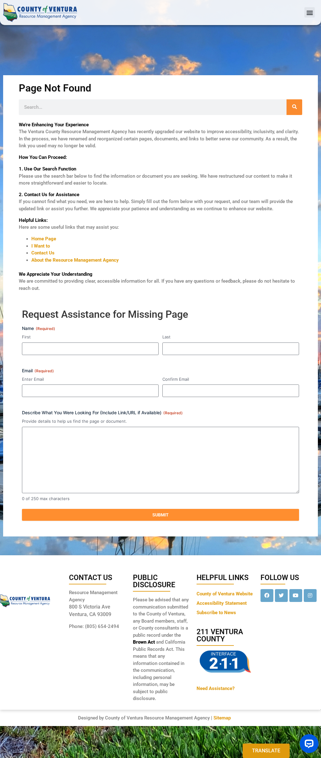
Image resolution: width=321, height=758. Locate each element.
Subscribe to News (216, 612)
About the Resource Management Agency (75, 260)
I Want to (40, 246)
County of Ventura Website (225, 594)
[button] (309, 12)
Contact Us (43, 253)
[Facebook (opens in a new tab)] (266, 595)
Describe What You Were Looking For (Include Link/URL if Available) (102, 412)
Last (166, 336)
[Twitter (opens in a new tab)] (281, 595)
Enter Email (33, 379)
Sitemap (222, 718)
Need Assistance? (215, 688)
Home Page (43, 239)
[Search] (294, 107)
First (26, 336)
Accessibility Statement (222, 603)
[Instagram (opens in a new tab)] (310, 595)
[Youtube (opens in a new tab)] (295, 595)
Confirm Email (175, 379)
